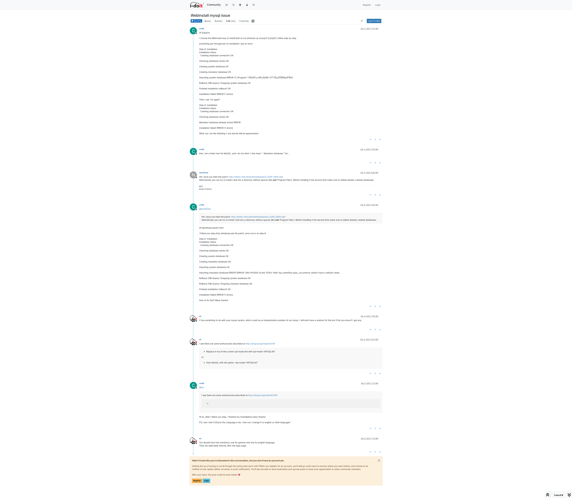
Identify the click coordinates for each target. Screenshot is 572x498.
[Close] (379, 461)
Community (214, 4)
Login (206, 481)
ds (200, 316)
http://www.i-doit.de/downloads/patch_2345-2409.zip (255, 176)
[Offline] (194, 318)
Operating (197, 21)
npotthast (203, 172)
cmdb (201, 28)
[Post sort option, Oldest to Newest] (361, 21)
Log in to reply (374, 21)
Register (197, 481)
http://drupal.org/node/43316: (260, 343)
